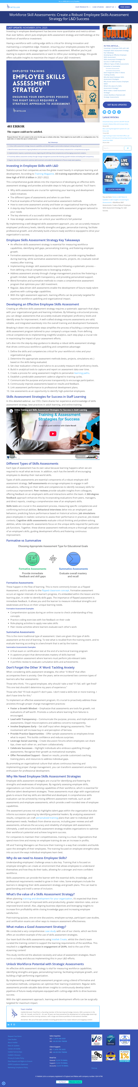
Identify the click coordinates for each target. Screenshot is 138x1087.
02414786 (99, 1076)
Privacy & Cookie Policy (16, 1058)
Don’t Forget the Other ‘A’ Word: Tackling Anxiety (114, 74)
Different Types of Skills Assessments (116, 64)
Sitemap (94, 1068)
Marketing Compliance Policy (18, 1067)
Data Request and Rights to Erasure (20, 1061)
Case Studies (98, 7)
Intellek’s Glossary (14, 1055)
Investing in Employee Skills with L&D (116, 48)
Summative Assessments (113, 70)
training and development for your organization (47, 898)
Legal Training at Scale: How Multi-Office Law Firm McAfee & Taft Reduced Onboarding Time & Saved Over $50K (117, 138)
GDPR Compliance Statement (18, 1064)
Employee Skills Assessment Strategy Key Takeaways (116, 52)
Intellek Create (59, 939)
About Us (110, 7)
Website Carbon (75, 1082)
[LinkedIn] (104, 112)
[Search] (127, 148)
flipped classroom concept (55, 590)
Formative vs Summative (112, 66)
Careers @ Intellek (14, 1049)
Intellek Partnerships (15, 1052)
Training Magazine (44, 173)
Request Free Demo (15, 1036)
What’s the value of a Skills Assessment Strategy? (113, 87)
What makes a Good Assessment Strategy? (115, 92)
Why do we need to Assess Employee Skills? (116, 83)
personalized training (47, 817)
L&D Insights (114, 200)
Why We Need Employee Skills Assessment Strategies (114, 78)
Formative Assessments (112, 68)
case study (50, 931)
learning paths (81, 373)
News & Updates (13, 1046)
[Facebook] (11, 1025)
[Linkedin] (8, 1025)
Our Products (81, 7)
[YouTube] (109, 112)
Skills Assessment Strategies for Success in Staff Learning (114, 61)
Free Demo (125, 7)
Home (114, 197)
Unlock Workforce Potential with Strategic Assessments (114, 96)
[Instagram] (14, 1025)
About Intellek (12, 1042)
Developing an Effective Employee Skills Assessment (115, 56)
